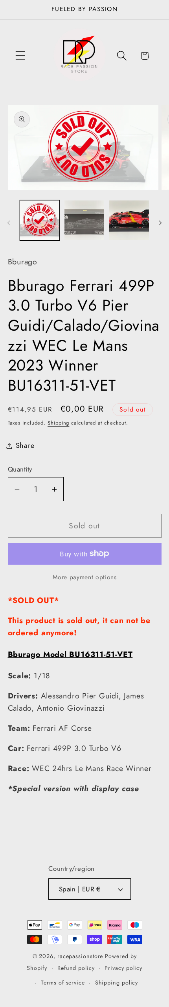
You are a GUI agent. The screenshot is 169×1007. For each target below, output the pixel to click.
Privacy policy (123, 968)
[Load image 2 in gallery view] (84, 220)
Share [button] (25, 445)
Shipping (58, 423)
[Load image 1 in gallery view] (40, 220)
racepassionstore (80, 956)
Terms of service (63, 982)
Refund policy (76, 968)
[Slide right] (160, 223)
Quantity (20, 469)
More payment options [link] (85, 577)
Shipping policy (116, 982)
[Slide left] (8, 223)
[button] (20, 56)
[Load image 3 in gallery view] (129, 220)
